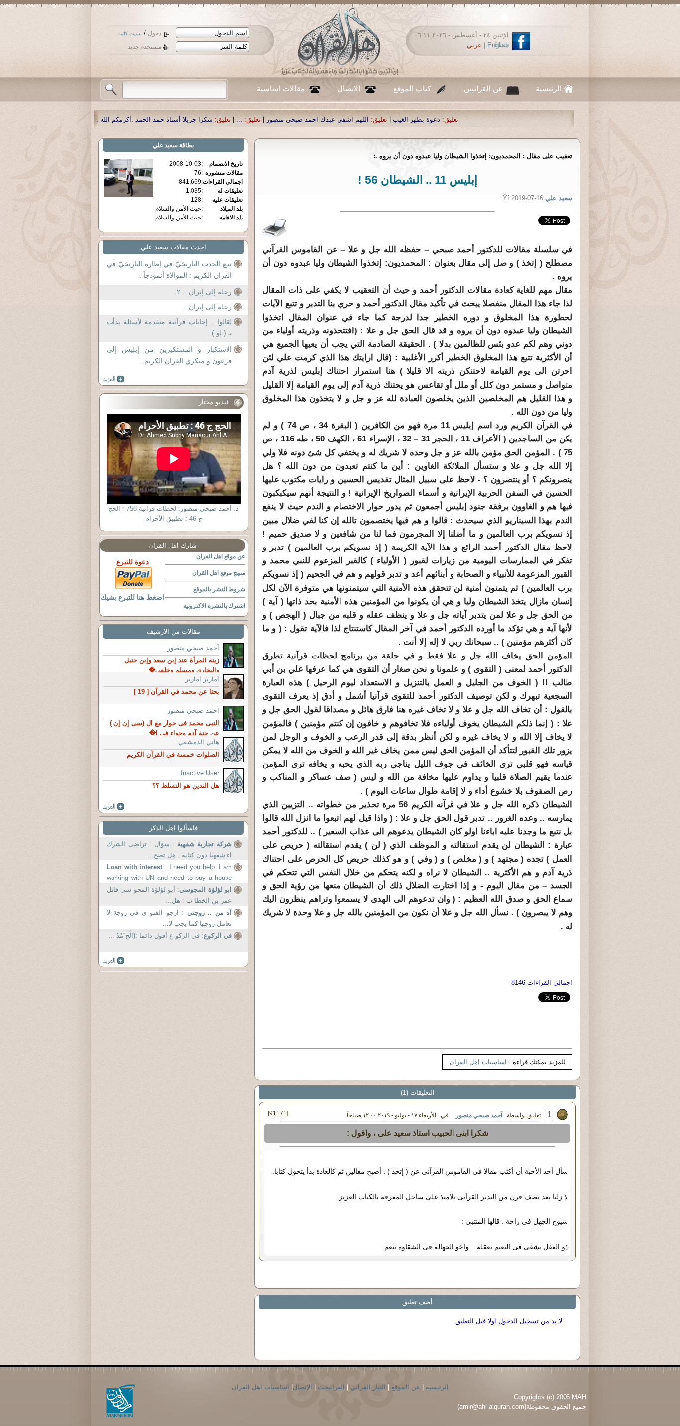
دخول (154, 33)
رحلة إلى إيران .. (207, 307)
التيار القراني (368, 1387)
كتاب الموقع (412, 89)
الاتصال (349, 89)
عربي (474, 45)
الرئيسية (549, 89)
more (114, 379)
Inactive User (200, 773)
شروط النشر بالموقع (219, 589)
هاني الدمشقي (198, 742)
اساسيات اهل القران (478, 1062)
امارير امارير (202, 679)
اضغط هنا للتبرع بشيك (132, 597)
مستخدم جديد (144, 46)
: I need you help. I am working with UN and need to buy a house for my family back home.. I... (169, 873)
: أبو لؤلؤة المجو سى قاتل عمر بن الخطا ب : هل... (169, 895)
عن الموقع (405, 1387)
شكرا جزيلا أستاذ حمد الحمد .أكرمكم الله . (261, 119)
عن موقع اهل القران (220, 556)
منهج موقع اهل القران (218, 572)
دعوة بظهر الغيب (523, 119)
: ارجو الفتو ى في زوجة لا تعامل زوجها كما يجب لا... (169, 918)
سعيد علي (165, 145)
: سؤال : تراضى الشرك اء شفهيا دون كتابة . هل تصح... (169, 849)
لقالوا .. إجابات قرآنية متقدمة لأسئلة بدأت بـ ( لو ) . (169, 327)
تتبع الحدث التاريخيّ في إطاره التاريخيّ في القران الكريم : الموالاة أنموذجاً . (169, 270)
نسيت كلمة (130, 33)
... (346, 119)
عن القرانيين (483, 89)
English (498, 45)
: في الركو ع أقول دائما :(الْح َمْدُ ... (170, 935)
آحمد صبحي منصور (479, 1115)
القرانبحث (331, 1387)
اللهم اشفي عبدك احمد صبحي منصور (424, 119)
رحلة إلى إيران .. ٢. (203, 292)
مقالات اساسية (281, 89)
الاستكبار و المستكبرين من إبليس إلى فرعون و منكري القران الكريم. (169, 355)
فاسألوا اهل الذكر (173, 828)
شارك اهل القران (172, 545)
